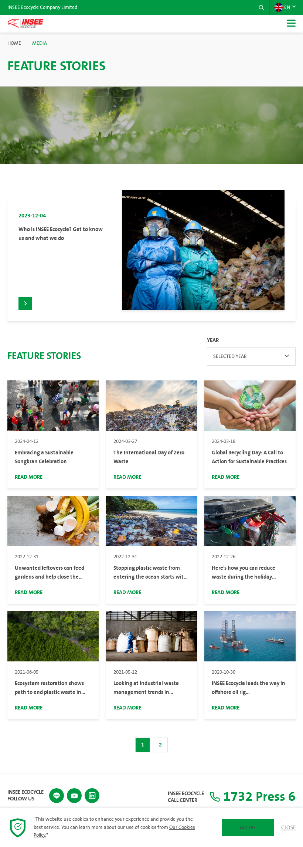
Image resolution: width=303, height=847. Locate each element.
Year (213, 340)
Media (39, 43)
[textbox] (251, 356)
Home (14, 43)
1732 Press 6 (258, 797)
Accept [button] (248, 827)
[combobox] (251, 356)
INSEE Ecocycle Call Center (186, 797)
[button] (261, 7)
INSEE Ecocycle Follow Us (25, 795)
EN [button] (287, 7)
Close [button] (288, 828)
